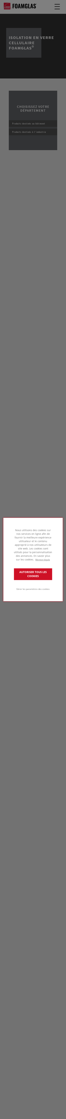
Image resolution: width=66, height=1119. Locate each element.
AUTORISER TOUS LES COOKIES (33, 574)
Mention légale (42, 559)
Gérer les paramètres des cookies (33, 589)
